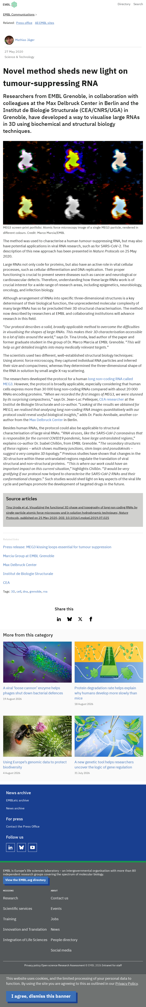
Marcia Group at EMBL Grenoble (28, 556)
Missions (8, 891)
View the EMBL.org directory (25, 880)
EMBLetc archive (17, 800)
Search (138, 4)
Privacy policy (32, 965)
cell (19, 591)
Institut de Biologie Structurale (28, 574)
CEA (6, 583)
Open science (49, 965)
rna (45, 591)
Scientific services (17, 909)
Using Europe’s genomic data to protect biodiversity (35, 764)
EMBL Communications (19, 14)
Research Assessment (71, 965)
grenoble (35, 591)
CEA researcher (111, 399)
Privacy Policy (126, 984)
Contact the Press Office (23, 826)
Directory (124, 4)
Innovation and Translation (25, 929)
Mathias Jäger (25, 40)
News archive (15, 808)
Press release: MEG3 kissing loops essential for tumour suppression (57, 547)
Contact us (59, 898)
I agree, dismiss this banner (41, 996)
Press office (24, 23)
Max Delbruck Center (46, 420)
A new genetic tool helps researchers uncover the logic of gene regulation (104, 764)
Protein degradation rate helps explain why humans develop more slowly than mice (106, 693)
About (54, 891)
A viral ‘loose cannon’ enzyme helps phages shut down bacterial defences (33, 690)
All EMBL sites (44, 23)
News (55, 929)
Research (10, 898)
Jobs (55, 919)
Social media (61, 950)
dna (25, 591)
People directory (64, 940)
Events (56, 909)
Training (9, 919)
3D (13, 591)
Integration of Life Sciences (25, 940)
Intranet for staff (112, 965)
